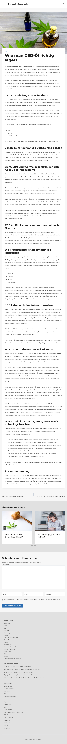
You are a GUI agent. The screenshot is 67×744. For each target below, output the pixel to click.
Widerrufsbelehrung (9, 689)
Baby (5, 626)
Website (48, 594)
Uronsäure (7, 723)
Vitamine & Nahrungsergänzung (12, 659)
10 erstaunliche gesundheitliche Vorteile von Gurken (18, 672)
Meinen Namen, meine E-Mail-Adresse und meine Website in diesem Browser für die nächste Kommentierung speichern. (32, 600)
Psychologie (7, 651)
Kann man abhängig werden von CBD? (13, 494)
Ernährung (7, 633)
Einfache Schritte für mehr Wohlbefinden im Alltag (17, 666)
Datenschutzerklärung (10, 696)
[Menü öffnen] (63, 4)
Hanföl (6, 642)
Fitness (6, 635)
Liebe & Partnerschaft (10, 647)
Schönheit (7, 654)
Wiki (5, 707)
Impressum (7, 691)
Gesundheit (7, 640)
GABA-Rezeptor (8, 717)
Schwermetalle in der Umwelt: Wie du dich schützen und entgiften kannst (24, 678)
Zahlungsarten (8, 683)
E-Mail (26, 594)
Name (5, 594)
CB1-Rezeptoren (8, 715)
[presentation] (17, 521)
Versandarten (8, 686)
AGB (5, 694)
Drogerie (6, 630)
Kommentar (6, 564)
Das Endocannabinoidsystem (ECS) (13, 712)
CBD (6, 51)
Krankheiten (7, 644)
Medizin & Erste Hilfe (10, 649)
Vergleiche (7, 728)
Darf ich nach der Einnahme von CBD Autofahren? (50, 494)
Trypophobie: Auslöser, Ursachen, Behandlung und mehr (19, 675)
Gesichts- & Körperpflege (11, 637)
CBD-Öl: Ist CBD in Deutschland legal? (14, 536)
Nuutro (6, 725)
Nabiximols (7, 720)
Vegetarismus (8, 709)
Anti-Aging (7, 623)
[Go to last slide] (4, 528)
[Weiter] (62, 528)
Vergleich (6, 656)
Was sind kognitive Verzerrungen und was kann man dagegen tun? (22, 669)
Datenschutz (7, 704)
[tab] (31, 545)
